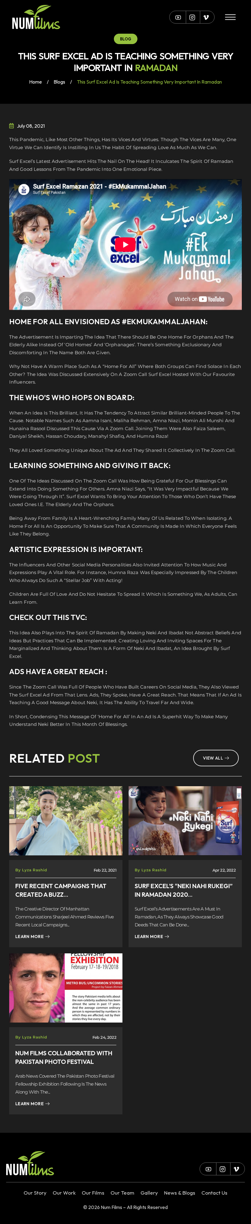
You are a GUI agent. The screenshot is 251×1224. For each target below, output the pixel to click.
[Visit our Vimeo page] (206, 17)
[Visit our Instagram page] (192, 17)
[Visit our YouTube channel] (178, 17)
